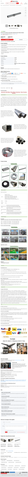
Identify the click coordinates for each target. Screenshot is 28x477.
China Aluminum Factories (4, 465)
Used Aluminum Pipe (10, 467)
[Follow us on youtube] (25, 472)
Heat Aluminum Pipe (16, 467)
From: (4, 422)
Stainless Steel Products (3, 452)
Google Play (7, 472)
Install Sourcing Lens (4, 473)
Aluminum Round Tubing (11, 462)
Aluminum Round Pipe (3, 469)
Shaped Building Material (9, 460)
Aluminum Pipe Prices (3, 467)
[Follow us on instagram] (24, 472)
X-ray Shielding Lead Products (17, 452)
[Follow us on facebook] (22, 472)
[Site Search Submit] (17, 3)
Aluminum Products (9, 452)
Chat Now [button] (21, 39)
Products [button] (7, 3)
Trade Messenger (12, 472)
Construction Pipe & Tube (12, 5)
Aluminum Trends (15, 469)
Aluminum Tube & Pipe (18, 5)
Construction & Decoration (6, 5)
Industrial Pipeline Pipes (16, 460)
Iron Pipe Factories (23, 465)
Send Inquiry (7, 39)
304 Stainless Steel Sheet (5, 380)
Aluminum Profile (3, 460)
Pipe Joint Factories (11, 465)
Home (1, 5)
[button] (1, 1)
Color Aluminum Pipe (22, 467)
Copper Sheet (4, 381)
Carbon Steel (2, 453)
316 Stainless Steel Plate (18, 380)
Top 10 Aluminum (10, 469)
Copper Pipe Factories (17, 465)
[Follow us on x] (23, 472)
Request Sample (13, 41)
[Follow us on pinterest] (26, 472)
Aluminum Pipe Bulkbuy (21, 469)
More (1, 470)
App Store (2, 472)
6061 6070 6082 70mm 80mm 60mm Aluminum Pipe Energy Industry (3, 445)
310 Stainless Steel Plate (12, 380)
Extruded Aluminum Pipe (18, 462)
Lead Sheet (22, 380)
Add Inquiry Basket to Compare (14, 28)
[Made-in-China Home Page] (14, 1)
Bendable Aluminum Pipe (4, 462)
